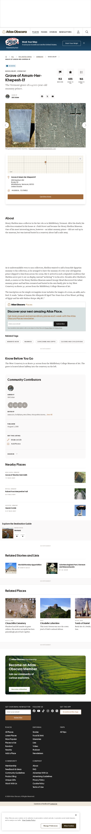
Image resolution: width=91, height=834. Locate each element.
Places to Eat (10, 743)
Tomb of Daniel (82, 623)
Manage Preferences (51, 826)
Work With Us (11, 783)
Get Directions (45, 197)
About (35, 766)
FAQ (34, 769)
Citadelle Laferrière (49, 623)
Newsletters (38, 753)
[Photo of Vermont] (7, 532)
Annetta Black (25, 567)
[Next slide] (85, 125)
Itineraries (37, 739)
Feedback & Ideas (13, 769)
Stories (36, 732)
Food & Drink (38, 735)
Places (8, 727)
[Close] (75, 815)
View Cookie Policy (28, 820)
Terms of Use (58, 328)
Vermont (17, 530)
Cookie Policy (38, 783)
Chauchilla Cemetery (15, 623)
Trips (62, 727)
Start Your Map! (71, 43)
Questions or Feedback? (45, 804)
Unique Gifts (10, 780)
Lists (34, 743)
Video (35, 746)
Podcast (36, 750)
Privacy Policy (48, 328)
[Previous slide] (6, 125)
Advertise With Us (40, 773)
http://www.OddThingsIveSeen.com (42, 149)
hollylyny (19, 415)
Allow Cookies (69, 826)
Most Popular (11, 739)
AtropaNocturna (38, 415)
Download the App (70, 712)
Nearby (8, 750)
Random (9, 746)
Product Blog (10, 776)
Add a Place (10, 753)
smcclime (27, 415)
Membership (10, 766)
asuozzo (11, 415)
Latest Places (11, 735)
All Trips (63, 732)
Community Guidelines (15, 773)
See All (49, 415)
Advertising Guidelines (42, 776)
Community (11, 761)
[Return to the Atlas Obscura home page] (15, 32)
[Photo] (80, 477)
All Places (9, 732)
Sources (11, 454)
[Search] (87, 32)
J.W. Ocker (15, 97)
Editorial (37, 727)
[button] (60, 72)
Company (37, 761)
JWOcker (11, 397)
